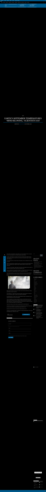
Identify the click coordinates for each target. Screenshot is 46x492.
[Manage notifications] (44, 490)
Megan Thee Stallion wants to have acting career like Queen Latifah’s (39, 329)
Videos (8, 0)
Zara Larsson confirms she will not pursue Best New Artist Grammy (39, 332)
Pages (7, 2)
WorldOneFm (21, 134)
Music (34, 312)
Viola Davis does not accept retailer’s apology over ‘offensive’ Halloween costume (39, 339)
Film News (35, 310)
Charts (13, 2)
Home (4, 2)
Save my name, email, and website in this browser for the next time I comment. (18, 358)
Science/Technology (36, 318)
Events (23, 2)
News (10, 0)
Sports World (35, 319)
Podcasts (20, 2)
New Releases (35, 313)
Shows (10, 2)
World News (35, 324)
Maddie (34, 290)
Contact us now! (17, 0)
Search (41, 277)
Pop (34, 316)
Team (5, 0)
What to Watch (35, 322)
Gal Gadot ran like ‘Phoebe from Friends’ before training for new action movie (39, 335)
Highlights (35, 311)
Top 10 (13, 0)
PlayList (35, 315)
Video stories (35, 321)
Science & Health (35, 317)
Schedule (2, 0)
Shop (28, 2)
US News (35, 320)
